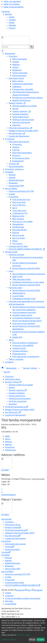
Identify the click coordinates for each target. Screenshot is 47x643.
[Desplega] (19, 368)
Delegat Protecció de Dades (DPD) (19, 409)
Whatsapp (9, 566)
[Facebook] (19, 590)
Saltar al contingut (12, 4)
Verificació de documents (20, 398)
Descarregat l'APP (12, 568)
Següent (12, 494)
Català (11, 17)
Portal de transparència (15, 407)
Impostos (13, 404)
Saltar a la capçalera (12, 1)
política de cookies (23, 635)
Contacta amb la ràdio (14, 582)
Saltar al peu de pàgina (13, 7)
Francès (12, 28)
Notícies (8, 441)
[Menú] (2, 50)
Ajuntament (11, 368)
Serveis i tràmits (30, 368)
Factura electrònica (17, 396)
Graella (8, 577)
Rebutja (32, 639)
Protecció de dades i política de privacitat (22, 598)
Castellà (12, 19)
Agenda (8, 444)
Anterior (5, 494)
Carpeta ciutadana (17, 393)
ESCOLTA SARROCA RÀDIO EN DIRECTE (21, 585)
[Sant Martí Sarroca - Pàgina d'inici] (15, 40)
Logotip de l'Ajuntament (15, 415)
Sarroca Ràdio (7, 571)
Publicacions (10, 450)
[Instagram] (37, 590)
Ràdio (7, 436)
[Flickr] (28, 590)
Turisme (8, 546)
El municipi (6, 541)
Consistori (9, 376)
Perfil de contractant (17, 401)
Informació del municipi (15, 544)
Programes (10, 579)
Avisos (7, 439)
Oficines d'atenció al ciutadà (21, 384)
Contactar (5, 11)
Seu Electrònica (12, 412)
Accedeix (5, 470)
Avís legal (9, 601)
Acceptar (40, 639)
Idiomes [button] (8, 14)
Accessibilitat (10, 604)
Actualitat (5, 555)
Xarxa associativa (12, 549)
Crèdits (8, 593)
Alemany (12, 25)
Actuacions (9, 447)
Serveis (7, 372)
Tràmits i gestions (16, 390)
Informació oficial (12, 379)
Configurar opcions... (10, 639)
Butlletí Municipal (12, 563)
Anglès (11, 22)
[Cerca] (32, 46)
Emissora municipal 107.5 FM (17, 574)
